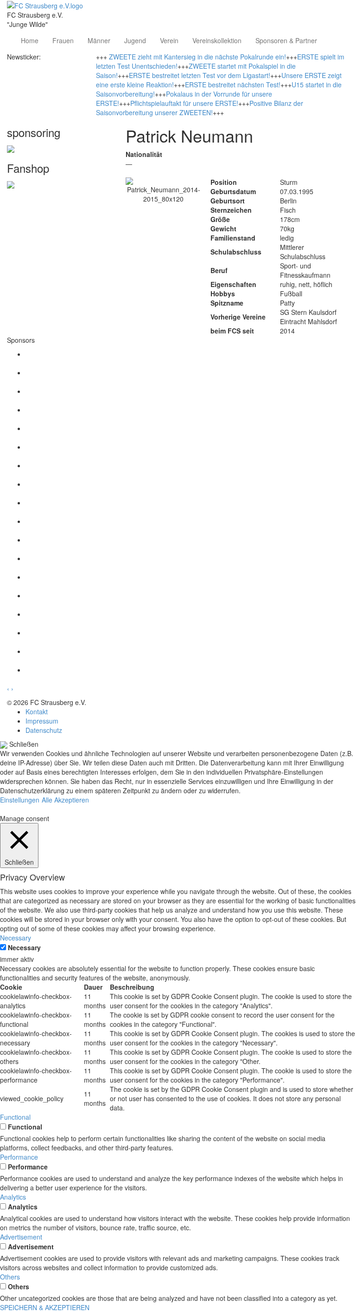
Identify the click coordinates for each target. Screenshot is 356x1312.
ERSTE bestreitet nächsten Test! (232, 84)
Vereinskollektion (217, 40)
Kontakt (36, 711)
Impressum (41, 720)
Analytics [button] (13, 1196)
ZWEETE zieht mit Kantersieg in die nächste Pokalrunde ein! (197, 56)
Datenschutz (43, 730)
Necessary (24, 947)
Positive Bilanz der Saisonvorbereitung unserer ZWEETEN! (199, 107)
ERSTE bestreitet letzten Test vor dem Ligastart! (199, 75)
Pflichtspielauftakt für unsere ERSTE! (184, 103)
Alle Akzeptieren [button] (65, 799)
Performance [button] (19, 1157)
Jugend (135, 40)
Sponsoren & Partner (286, 40)
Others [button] (10, 1276)
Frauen (63, 40)
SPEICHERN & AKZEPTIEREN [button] (44, 1307)
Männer (99, 40)
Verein (169, 40)
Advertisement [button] (21, 1236)
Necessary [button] (15, 937)
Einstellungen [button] (19, 799)
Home (29, 40)
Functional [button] (15, 1117)
